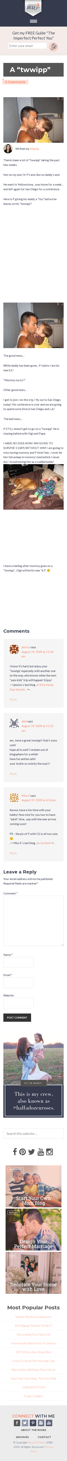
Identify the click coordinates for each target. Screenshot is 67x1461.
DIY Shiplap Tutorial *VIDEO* (33, 1325)
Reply (13, 699)
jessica (26, 647)
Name (8, 954)
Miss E (26, 795)
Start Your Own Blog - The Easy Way (33, 1378)
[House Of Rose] (33, 17)
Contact (44, 1437)
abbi (24, 721)
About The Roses (33, 1429)
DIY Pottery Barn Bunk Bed (33, 1352)
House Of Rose (37, 1442)
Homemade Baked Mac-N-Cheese (33, 1343)
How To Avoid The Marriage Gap (34, 1361)
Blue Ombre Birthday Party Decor (33, 1369)
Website (8, 995)
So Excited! (44, 843)
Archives (22, 1437)
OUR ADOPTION (33, 1387)
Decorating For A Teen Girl (33, 1334)
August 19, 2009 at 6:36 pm (39, 800)
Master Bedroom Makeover (33, 1317)
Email (7, 975)
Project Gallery (33, 1396)
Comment (10, 893)
